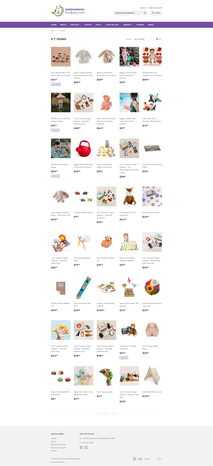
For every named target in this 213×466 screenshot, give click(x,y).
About (63, 25)
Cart (157, 13)
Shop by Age (112, 25)
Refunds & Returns (58, 444)
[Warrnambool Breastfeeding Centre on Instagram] (86, 448)
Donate (140, 25)
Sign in (142, 8)
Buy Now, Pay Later (58, 447)
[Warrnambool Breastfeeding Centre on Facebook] (81, 448)
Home (53, 25)
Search (53, 438)
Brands (127, 25)
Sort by (128, 39)
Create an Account (155, 8)
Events (88, 25)
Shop (98, 25)
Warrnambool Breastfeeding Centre (68, 459)
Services (75, 25)
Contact (54, 450)
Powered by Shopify (58, 462)
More (150, 25)
